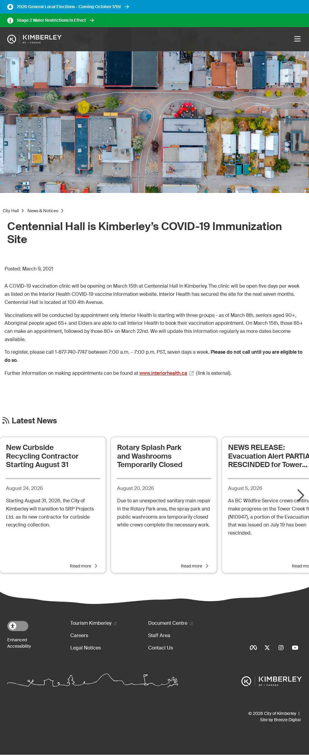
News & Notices (42, 210)
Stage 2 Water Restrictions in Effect (51, 20)
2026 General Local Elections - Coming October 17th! (69, 6)
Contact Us (160, 648)
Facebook (253, 647)
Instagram (280, 647)
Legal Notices (85, 648)
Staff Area (159, 635)
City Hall (11, 210)
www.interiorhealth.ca (163, 373)
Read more (81, 566)
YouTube (294, 647)
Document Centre (167, 623)
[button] (299, 496)
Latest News (34, 420)
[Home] (34, 39)
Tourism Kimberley (90, 623)
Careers (79, 635)
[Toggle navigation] (297, 39)
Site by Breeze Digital (280, 719)
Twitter (267, 647)
